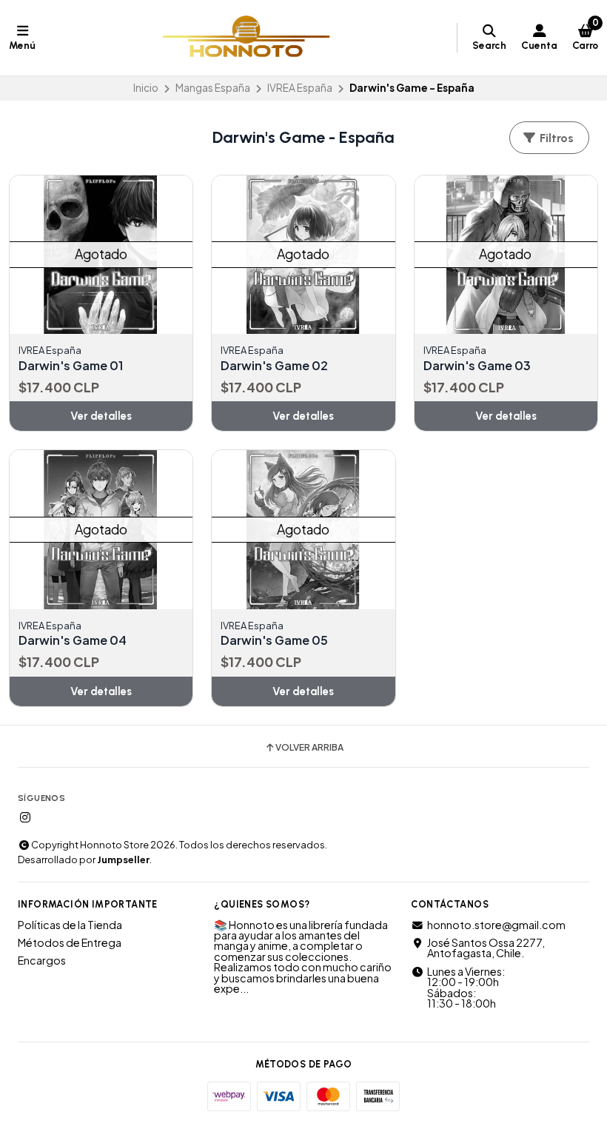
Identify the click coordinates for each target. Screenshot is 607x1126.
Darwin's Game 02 (274, 366)
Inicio (145, 87)
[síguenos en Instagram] (25, 817)
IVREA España (299, 87)
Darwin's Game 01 (71, 366)
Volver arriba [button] (309, 747)
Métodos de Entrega (69, 942)
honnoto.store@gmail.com (496, 924)
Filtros (555, 138)
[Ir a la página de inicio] (246, 38)
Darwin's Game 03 (477, 366)
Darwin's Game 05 (274, 640)
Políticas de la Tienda (70, 924)
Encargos (42, 960)
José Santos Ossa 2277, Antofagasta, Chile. (486, 948)
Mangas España (212, 87)
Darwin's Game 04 (73, 640)
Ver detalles (101, 416)
